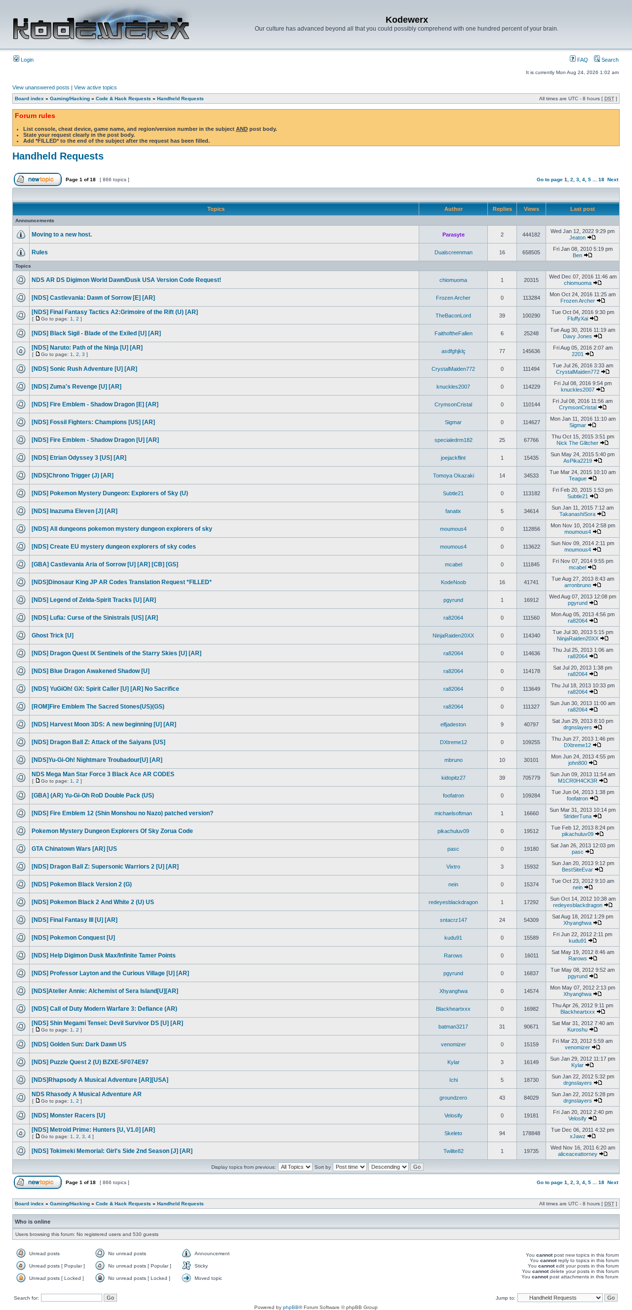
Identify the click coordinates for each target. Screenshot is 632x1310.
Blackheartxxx (453, 1009)
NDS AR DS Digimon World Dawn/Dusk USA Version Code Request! (126, 280)
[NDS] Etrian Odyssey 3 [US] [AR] (79, 457)
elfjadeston (453, 724)
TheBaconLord (453, 315)
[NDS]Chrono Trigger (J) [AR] (73, 475)
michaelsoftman (453, 813)
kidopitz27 (453, 778)
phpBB (291, 1307)
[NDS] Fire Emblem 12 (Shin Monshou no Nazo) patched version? (122, 813)
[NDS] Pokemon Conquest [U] (73, 937)
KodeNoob (453, 582)
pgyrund (453, 600)
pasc (453, 849)
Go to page (550, 179)
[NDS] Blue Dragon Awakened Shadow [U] (91, 671)
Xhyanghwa (577, 923)
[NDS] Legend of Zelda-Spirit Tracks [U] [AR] (94, 599)
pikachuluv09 (453, 831)
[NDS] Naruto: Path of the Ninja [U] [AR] (87, 347)
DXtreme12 (453, 742)
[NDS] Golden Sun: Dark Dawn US (79, 1044)
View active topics (95, 87)
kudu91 (453, 938)
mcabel (453, 564)
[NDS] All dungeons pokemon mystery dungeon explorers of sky (122, 528)
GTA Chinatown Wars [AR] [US (74, 848)
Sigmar (453, 422)
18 (601, 179)
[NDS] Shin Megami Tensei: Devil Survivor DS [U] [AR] (107, 1023)
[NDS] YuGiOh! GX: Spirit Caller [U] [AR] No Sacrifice (105, 688)
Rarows (453, 955)
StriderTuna (577, 816)
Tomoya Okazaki (453, 475)
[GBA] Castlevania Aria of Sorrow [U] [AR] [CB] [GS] (105, 564)
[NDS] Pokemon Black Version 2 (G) (82, 884)
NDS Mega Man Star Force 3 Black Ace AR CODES (103, 774)
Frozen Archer (453, 298)
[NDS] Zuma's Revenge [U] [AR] (76, 386)
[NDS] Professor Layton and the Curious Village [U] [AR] (110, 973)
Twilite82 (453, 1151)
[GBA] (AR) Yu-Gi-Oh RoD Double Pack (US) (93, 795)
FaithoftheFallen (453, 333)
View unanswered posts (41, 87)
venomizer (453, 1044)
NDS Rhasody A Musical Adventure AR (87, 1094)
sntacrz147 (453, 920)
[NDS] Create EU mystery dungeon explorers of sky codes (114, 546)
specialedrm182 (453, 440)
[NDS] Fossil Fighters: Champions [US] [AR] (93, 422)
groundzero (453, 1098)
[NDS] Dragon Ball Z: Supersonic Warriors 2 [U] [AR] (105, 866)
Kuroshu (577, 1029)
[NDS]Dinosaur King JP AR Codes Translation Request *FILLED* (122, 582)
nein (453, 884)
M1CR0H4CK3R (577, 781)
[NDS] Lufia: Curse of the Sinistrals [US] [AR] (95, 617)
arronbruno (577, 585)
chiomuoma (453, 280)
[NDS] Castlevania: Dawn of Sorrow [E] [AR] (93, 297)
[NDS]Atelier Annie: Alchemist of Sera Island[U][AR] (105, 991)
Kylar (453, 1062)
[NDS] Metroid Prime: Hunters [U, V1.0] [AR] (93, 1129)
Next (612, 179)
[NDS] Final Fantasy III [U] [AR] (75, 919)
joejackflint (453, 458)
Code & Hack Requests (123, 98)
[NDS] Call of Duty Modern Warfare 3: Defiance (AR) (104, 1008)
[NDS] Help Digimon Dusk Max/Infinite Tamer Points (104, 955)
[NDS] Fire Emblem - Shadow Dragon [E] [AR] (95, 404)
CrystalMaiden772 (453, 369)
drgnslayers (577, 727)
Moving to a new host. (62, 234)
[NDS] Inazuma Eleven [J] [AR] (75, 511)
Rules (40, 252)
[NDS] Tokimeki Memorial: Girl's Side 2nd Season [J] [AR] (112, 1151)
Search (609, 60)
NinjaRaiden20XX (453, 635)
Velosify (453, 1115)
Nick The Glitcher (577, 443)
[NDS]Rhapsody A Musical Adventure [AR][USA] (100, 1079)
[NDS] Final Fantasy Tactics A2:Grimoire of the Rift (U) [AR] (115, 312)
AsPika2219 (577, 461)
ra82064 (453, 618)
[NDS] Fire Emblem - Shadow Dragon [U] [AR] (95, 440)
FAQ (582, 60)
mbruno (453, 760)
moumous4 (453, 529)
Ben (577, 255)
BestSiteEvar (577, 870)
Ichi (453, 1080)
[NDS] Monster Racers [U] (68, 1115)
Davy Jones (577, 336)
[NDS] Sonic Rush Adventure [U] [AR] (84, 368)
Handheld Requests (180, 98)
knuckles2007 (453, 387)
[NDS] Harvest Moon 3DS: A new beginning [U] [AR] (104, 724)
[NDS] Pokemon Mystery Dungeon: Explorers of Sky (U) (110, 493)
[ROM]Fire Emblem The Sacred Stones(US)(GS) (98, 706)
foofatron (453, 795)
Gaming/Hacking (70, 98)
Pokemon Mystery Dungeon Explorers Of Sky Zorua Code (112, 831)
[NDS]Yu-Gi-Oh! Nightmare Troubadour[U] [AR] (97, 759)
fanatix (453, 511)
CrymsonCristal (453, 404)
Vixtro (453, 867)
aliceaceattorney (577, 1154)
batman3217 (453, 1027)
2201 (578, 354)
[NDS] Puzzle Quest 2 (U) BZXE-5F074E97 (90, 1062)
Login (26, 60)
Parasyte (453, 235)
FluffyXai (577, 318)
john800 (577, 763)
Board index (29, 98)
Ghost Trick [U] (53, 635)
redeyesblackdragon (453, 902)
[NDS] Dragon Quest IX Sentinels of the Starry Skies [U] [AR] (116, 653)
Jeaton (577, 237)
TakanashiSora (577, 514)
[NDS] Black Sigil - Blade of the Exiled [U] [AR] (96, 333)
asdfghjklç (453, 351)
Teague (578, 478)
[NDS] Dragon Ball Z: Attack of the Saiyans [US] (98, 742)
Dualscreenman (453, 252)
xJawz (578, 1136)
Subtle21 (453, 493)
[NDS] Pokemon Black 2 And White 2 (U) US (93, 902)
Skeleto (453, 1133)
